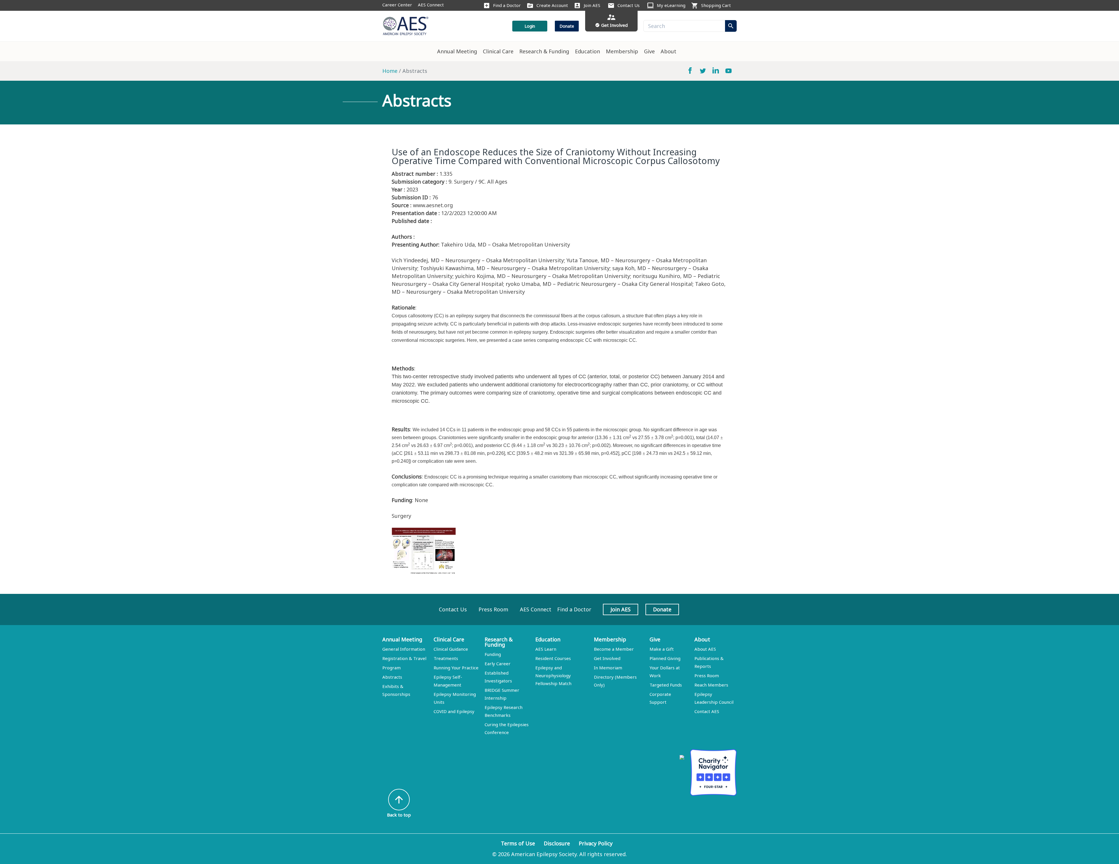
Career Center (397, 5)
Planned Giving (665, 658)
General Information (403, 649)
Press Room (493, 609)
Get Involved (607, 658)
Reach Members (711, 685)
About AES (705, 649)
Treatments (446, 658)
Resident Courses (553, 658)
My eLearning (671, 5)
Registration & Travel (404, 658)
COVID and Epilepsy (454, 711)
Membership (622, 51)
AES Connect (431, 5)
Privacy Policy (596, 843)
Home (389, 70)
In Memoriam (608, 668)
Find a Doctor (507, 5)
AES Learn (545, 649)
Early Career (498, 663)
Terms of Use (518, 843)
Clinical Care (498, 51)
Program (391, 668)
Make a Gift (662, 649)
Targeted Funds (666, 685)
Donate (567, 26)
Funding (493, 654)
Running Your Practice (456, 668)
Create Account (552, 5)
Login (530, 26)
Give (649, 51)
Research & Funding (544, 51)
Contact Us (628, 5)
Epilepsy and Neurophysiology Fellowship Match (553, 675)
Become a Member (614, 649)
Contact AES (706, 711)
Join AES (592, 5)
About (668, 51)
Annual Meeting (457, 51)
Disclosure (557, 843)
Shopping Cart (716, 5)
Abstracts (392, 677)
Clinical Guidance (451, 649)
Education (587, 51)
